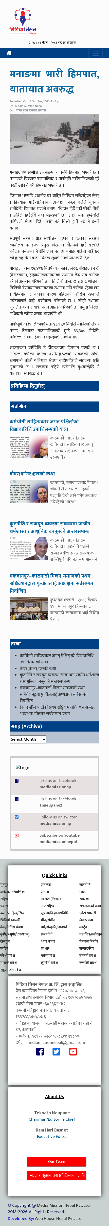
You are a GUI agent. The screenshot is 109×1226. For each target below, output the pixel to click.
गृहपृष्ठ (4, 885)
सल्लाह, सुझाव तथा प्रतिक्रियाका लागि (57, 1175)
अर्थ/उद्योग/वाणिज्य (12, 892)
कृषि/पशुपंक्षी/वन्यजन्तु (14, 934)
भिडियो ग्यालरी (10, 920)
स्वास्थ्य (84, 899)
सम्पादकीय (86, 948)
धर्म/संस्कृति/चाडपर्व (54, 927)
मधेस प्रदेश (48, 956)
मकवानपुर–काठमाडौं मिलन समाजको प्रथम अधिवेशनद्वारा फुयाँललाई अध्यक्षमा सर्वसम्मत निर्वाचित (54, 694)
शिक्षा (82, 892)
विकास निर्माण (88, 941)
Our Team (56, 1161)
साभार (45, 948)
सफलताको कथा (90, 906)
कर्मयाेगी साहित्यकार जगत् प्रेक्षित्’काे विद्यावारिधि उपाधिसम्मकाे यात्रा (57, 659)
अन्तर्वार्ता (46, 934)
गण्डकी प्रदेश (8, 963)
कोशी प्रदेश (7, 956)
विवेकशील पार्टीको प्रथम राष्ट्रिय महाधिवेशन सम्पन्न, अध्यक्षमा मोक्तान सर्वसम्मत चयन (57, 711)
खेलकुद (5, 941)
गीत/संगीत (48, 920)
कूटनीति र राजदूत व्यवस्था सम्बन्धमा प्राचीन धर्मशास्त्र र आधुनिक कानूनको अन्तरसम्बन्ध (59, 678)
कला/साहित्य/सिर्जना (14, 913)
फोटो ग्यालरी (87, 913)
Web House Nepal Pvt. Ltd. (58, 1218)
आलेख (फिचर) (51, 899)
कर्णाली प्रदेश (88, 963)
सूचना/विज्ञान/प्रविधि (54, 913)
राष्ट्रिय (4, 899)
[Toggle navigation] (95, 53)
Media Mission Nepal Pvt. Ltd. (63, 1205)
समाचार (46, 885)
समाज (45, 892)
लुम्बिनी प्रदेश (49, 963)
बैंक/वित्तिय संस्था (11, 927)
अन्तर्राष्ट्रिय (47, 906)
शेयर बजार (48, 941)
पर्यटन (4, 948)
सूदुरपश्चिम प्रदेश (10, 970)
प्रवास (4, 906)
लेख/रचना (86, 920)
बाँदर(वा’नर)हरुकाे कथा (38, 668)
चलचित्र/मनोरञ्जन (90, 934)
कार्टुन (83, 927)
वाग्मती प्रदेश (87, 956)
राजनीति (84, 885)
